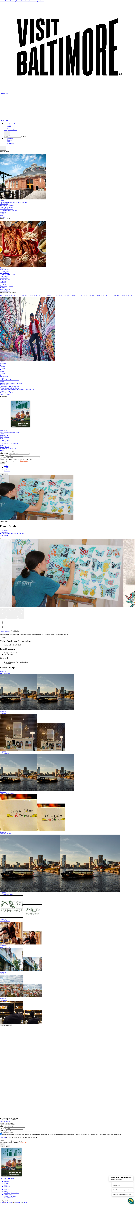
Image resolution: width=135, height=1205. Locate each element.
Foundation (10, 143)
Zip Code (3, 455)
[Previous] (6, 613)
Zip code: (3, 1130)
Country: (2, 457)
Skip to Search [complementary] (35, 1)
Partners (9, 140)
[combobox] (12, 137)
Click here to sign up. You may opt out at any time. (17, 459)
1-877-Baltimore (5, 1121)
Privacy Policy (24, 461)
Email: (2, 1126)
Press (8, 141)
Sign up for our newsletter (7, 452)
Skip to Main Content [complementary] (13, 1)
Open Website (4, 530)
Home (2, 631)
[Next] (18, 613)
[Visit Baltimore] (67, 1116)
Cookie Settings (8, 1198)
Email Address (4, 453)
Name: (2, 1128)
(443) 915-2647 (4, 535)
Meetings (10, 138)
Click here (3, 1137)
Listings (7, 631)
